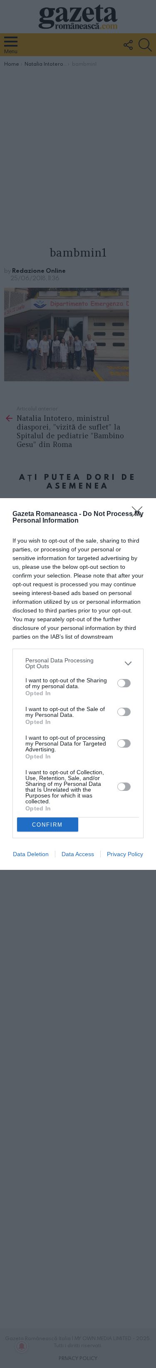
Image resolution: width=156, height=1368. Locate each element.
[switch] (124, 683)
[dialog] (78, 684)
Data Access (78, 854)
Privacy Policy (125, 854)
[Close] (140, 514)
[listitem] (78, 663)
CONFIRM (47, 825)
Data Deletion (31, 854)
